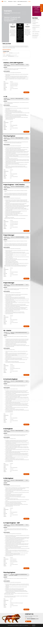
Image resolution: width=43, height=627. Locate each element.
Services (11, 1)
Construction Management (36, 25)
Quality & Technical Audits (35, 31)
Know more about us (7, 49)
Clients (18, 1)
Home (9, 1)
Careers (29, 1)
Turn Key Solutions (34, 37)
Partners (21, 1)
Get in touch (28, 621)
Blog (23, 1)
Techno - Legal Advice (35, 33)
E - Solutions (34, 29)
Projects (15, 1)
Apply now (26, 92)
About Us (25, 1)
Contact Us (19, 4)
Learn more (30, 625)
